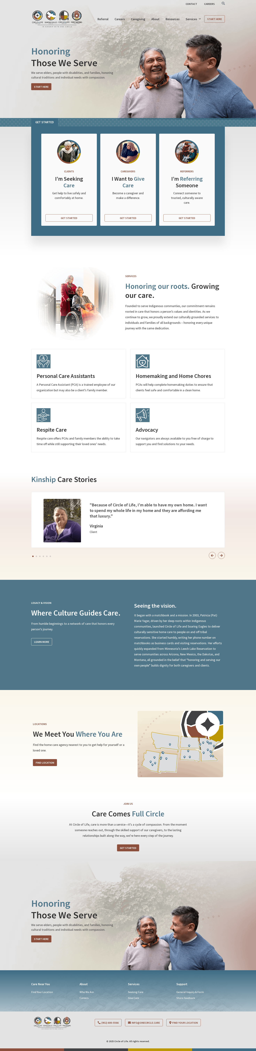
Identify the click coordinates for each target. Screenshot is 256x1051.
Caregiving (138, 19)
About (155, 19)
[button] (33, 556)
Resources (173, 19)
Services (191, 19)
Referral (103, 19)
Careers (120, 19)
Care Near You (40, 984)
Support (181, 984)
